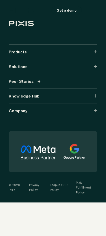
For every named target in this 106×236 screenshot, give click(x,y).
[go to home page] (30, 10)
